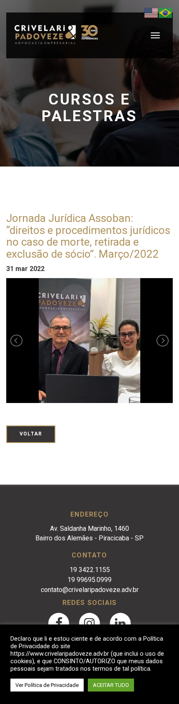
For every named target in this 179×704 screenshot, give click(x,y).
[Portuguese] (166, 12)
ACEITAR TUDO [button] (111, 685)
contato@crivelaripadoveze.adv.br (90, 590)
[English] (151, 12)
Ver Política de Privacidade (47, 685)
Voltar (31, 434)
